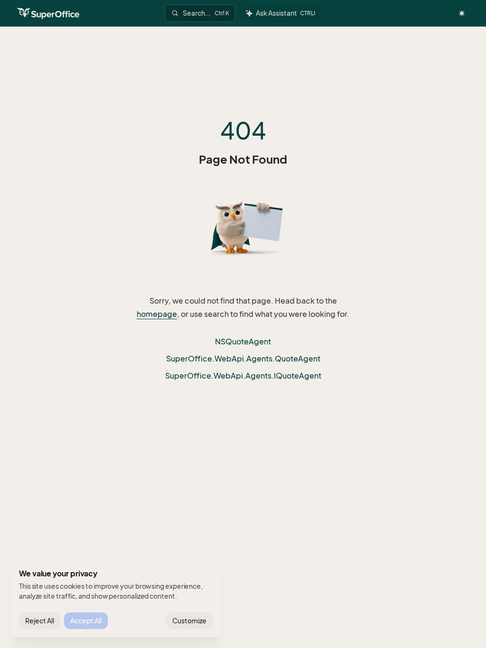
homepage (157, 314)
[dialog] (115, 598)
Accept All (86, 621)
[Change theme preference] (462, 13)
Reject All (39, 621)
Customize (189, 621)
